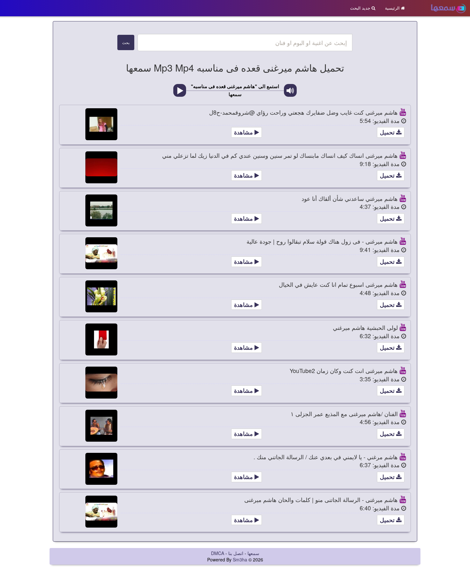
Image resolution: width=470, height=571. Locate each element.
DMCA (217, 553)
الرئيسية (393, 8)
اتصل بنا (235, 553)
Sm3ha (240, 559)
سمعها (253, 553)
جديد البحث (361, 8)
